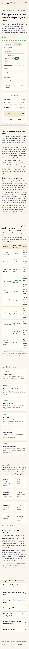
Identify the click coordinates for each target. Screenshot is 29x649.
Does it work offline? (9, 629)
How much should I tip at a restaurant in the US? (11, 586)
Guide (11, 2)
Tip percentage (9, 55)
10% (6, 58)
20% (22, 58)
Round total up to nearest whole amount (15, 86)
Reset (20, 119)
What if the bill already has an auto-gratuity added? (13, 615)
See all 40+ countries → (9, 525)
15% (11, 58)
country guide (8, 235)
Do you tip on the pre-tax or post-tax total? (13, 593)
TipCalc (6, 3)
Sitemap (20, 644)
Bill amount (8, 47)
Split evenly (8, 44)
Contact (14, 644)
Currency (7, 77)
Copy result (9, 119)
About (3, 644)
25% (6, 62)
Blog (26, 2)
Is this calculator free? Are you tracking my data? (12, 622)
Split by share (17, 44)
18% (17, 58)
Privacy (8, 644)
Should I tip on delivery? (10, 608)
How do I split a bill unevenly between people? (14, 601)
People (6, 68)
